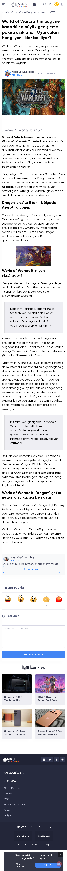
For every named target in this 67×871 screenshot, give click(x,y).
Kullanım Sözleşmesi (15, 804)
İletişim (8, 815)
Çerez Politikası (19, 865)
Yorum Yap (33, 569)
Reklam (8, 794)
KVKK (6, 799)
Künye (7, 810)
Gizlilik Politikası (12, 788)
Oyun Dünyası (27, 12)
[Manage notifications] (59, 863)
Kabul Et (48, 865)
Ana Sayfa (8, 12)
